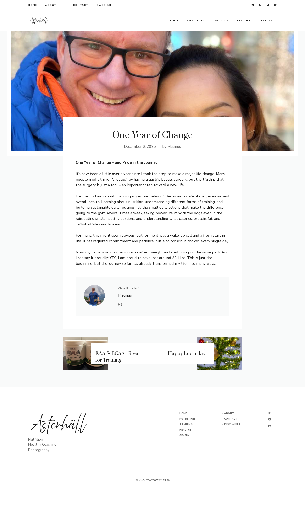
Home (174, 20)
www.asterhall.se (158, 480)
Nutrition (187, 418)
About (50, 5)
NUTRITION (195, 20)
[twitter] (268, 5)
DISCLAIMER (232, 424)
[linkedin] (252, 5)
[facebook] (260, 5)
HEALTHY (243, 20)
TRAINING (220, 20)
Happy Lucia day (186, 354)
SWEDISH (104, 5)
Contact (80, 5)
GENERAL (266, 20)
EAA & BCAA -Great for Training (117, 357)
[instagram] (275, 5)
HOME (32, 5)
